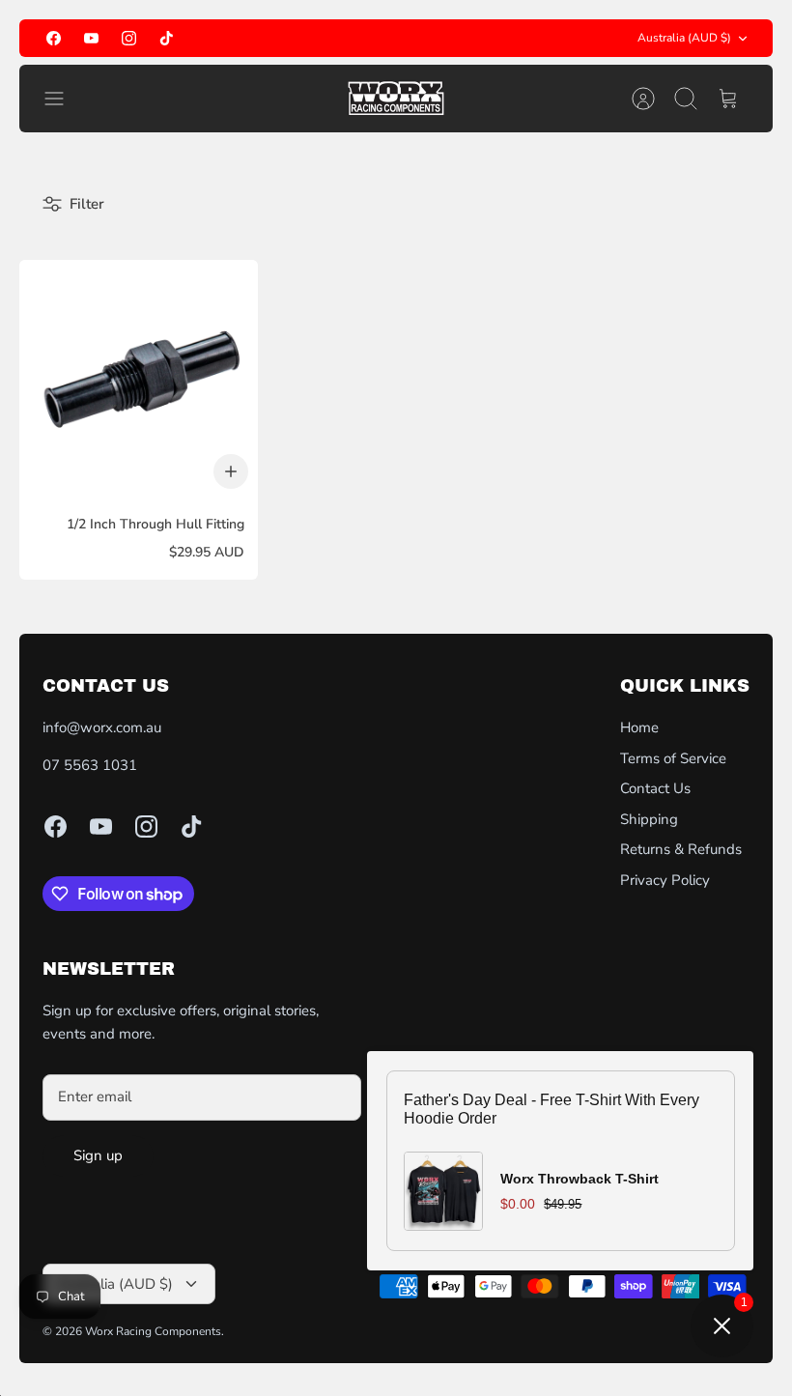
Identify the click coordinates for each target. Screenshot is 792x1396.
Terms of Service (673, 758)
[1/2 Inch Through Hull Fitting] (138, 379)
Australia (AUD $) (684, 37)
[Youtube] (91, 38)
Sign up (98, 1155)
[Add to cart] (230, 471)
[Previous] (271, 38)
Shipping (649, 819)
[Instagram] (129, 38)
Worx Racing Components (153, 1331)
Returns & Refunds (681, 849)
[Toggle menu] (63, 98)
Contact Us (655, 788)
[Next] (520, 38)
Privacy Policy (665, 880)
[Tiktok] (166, 38)
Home (639, 727)
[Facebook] (53, 38)
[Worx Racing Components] (396, 98)
